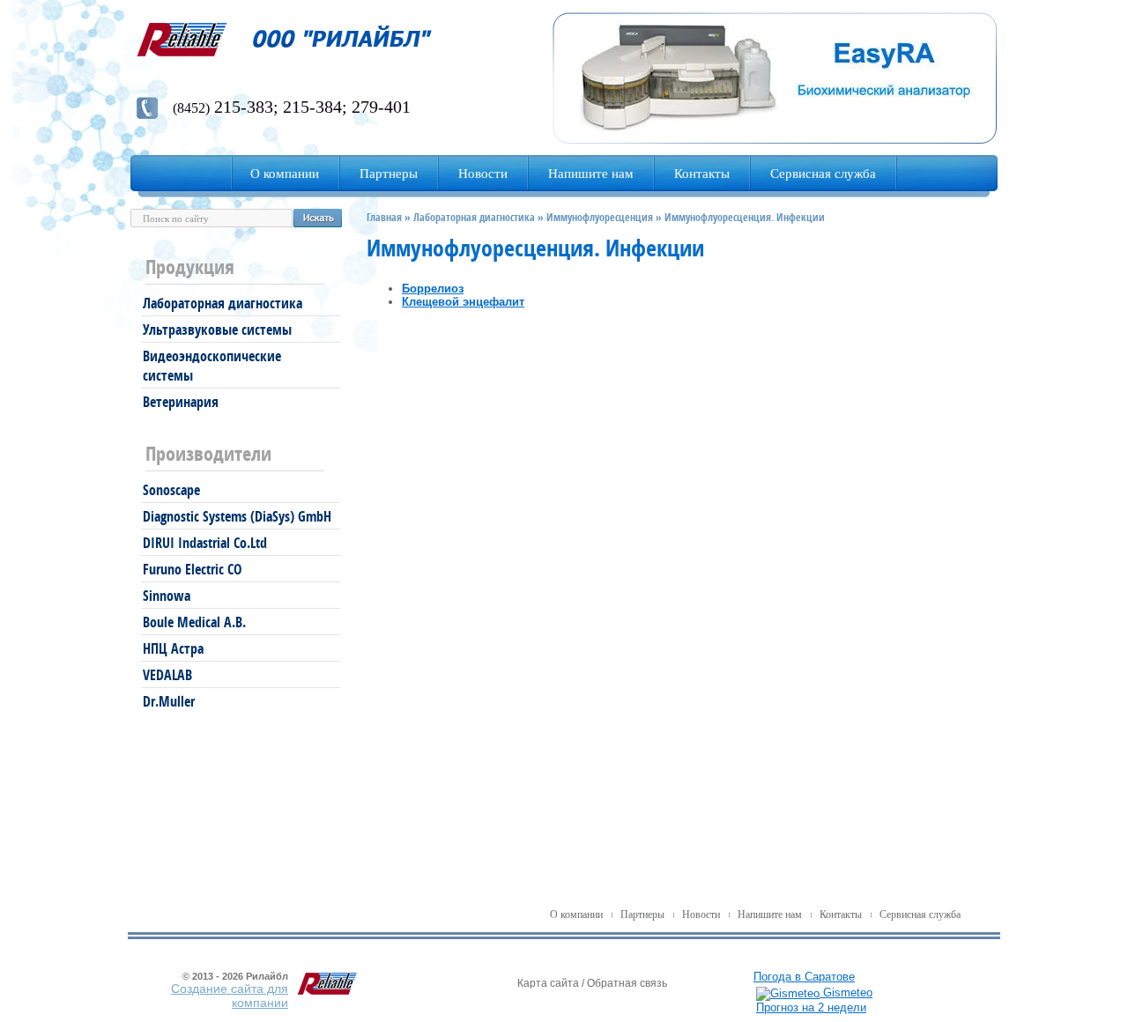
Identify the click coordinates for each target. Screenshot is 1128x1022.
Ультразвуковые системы (217, 329)
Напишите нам (770, 914)
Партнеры (642, 914)
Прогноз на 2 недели (811, 1007)
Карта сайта (548, 983)
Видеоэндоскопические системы (212, 365)
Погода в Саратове (804, 976)
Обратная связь (627, 983)
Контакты (841, 914)
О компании (576, 914)
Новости (701, 914)
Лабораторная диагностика (222, 303)
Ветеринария (181, 401)
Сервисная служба (920, 914)
